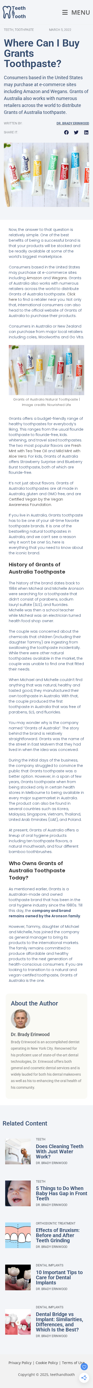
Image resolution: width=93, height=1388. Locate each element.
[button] (66, 132)
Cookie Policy (47, 1362)
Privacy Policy (20, 1362)
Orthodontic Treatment (55, 1223)
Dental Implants (49, 1265)
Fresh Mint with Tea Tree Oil (45, 448)
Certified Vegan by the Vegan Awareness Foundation (36, 502)
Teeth (40, 1139)
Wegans (59, 277)
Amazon (34, 277)
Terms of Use (73, 1362)
